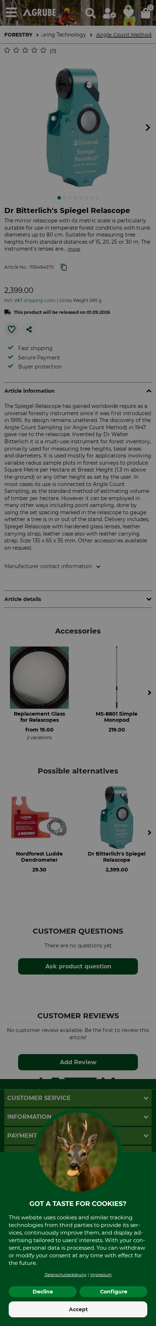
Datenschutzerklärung (65, 1274)
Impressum (101, 1274)
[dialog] (78, 663)
